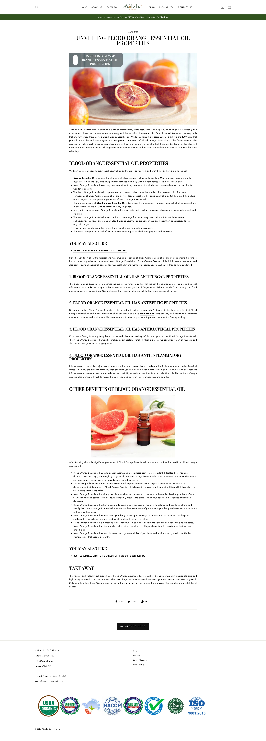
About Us (97, 7)
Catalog (112, 7)
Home (84, 7)
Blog (152, 7)
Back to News (135, 626)
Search (135, 651)
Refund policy (138, 664)
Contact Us (185, 7)
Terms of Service (140, 660)
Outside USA (166, 7)
